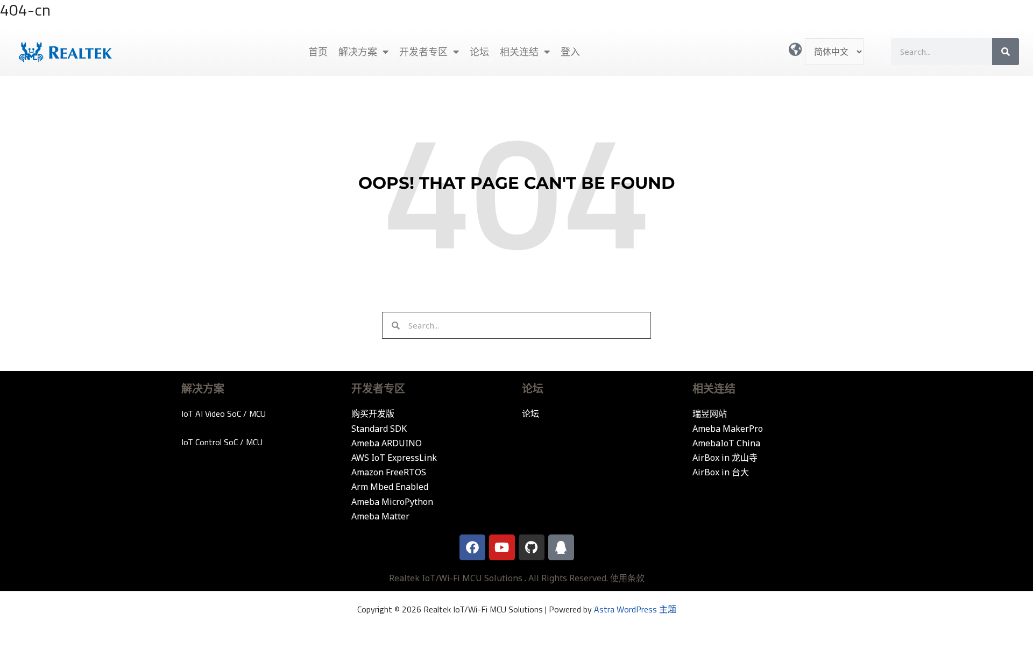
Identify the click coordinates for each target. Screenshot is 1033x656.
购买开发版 (372, 413)
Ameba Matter (380, 516)
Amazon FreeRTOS (388, 472)
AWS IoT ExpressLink (394, 458)
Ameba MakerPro (727, 428)
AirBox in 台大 (720, 472)
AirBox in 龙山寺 (725, 458)
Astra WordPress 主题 (635, 609)
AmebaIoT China (726, 443)
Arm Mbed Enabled (389, 487)
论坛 (479, 51)
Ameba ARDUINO (386, 443)
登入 (570, 51)
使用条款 (627, 578)
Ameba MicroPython (392, 502)
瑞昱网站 (709, 413)
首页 (318, 51)
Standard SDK (379, 428)
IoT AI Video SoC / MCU (223, 413)
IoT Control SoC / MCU (222, 442)
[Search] (1005, 51)
